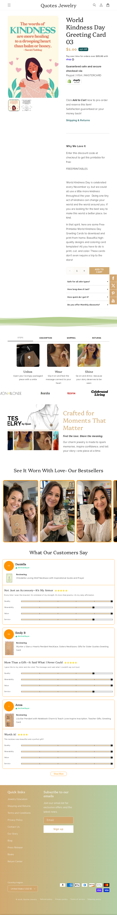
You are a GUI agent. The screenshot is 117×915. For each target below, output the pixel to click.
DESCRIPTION (45, 338)
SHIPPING (71, 338)
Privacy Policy (15, 820)
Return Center (15, 861)
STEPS (20, 338)
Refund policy (46, 899)
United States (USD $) (21, 889)
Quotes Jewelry (30, 899)
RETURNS (96, 338)
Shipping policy (94, 899)
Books (11, 854)
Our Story (13, 834)
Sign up (58, 829)
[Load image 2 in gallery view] (26, 105)
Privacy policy (61, 899)
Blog (10, 840)
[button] (9, 5)
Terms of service (77, 899)
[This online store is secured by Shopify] (74, 82)
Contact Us (14, 827)
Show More (59, 774)
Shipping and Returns (19, 806)
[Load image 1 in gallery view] (14, 105)
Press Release (15, 847)
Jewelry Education (17, 799)
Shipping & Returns (78, 120)
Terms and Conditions (19, 813)
